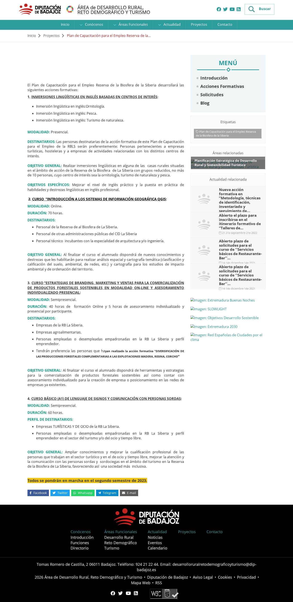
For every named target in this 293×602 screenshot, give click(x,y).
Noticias (155, 537)
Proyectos (199, 24)
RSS (158, 582)
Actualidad (172, 24)
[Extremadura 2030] (228, 326)
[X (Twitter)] (225, 9)
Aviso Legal (203, 577)
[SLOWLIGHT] (228, 308)
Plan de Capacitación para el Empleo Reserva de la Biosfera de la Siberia (226, 133)
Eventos (155, 542)
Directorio (80, 548)
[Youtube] (232, 9)
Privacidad (246, 577)
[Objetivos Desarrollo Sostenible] (228, 317)
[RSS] (239, 9)
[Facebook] (219, 9)
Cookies (225, 577)
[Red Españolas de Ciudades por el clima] (228, 337)
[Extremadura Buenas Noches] (228, 300)
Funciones (80, 542)
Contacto (224, 24)
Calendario (157, 548)
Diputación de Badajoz (167, 577)
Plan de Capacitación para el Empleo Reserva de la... (109, 35)
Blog (204, 103)
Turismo (111, 548)
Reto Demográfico (120, 542)
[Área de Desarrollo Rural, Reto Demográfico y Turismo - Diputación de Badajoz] (40, 8)
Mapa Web (140, 582)
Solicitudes (212, 95)
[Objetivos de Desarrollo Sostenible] (69, 8)
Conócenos (93, 24)
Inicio (65, 24)
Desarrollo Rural (119, 537)
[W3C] (164, 593)
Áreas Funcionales (133, 24)
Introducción (214, 78)
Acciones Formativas (222, 86)
